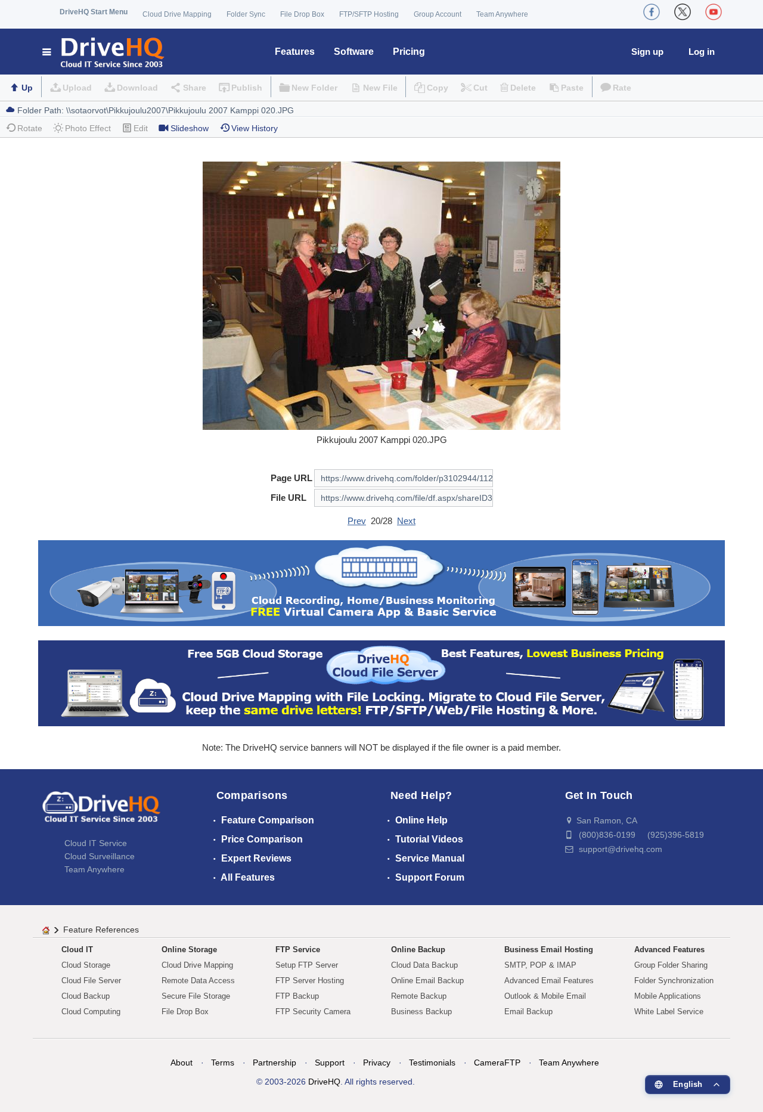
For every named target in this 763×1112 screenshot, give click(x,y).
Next (406, 521)
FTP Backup (297, 996)
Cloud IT (77, 949)
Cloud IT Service (95, 843)
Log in (701, 52)
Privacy (376, 1062)
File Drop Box (302, 14)
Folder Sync (246, 14)
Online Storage (189, 949)
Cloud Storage (85, 965)
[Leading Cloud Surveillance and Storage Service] (381, 582)
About (181, 1062)
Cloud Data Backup (424, 965)
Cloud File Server (91, 980)
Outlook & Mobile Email (545, 996)
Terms (222, 1062)
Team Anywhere (502, 14)
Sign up (647, 52)
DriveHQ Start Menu (94, 12)
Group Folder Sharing (671, 965)
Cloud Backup (85, 996)
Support (330, 1062)
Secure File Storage (196, 996)
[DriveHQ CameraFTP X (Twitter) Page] (682, 12)
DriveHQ (324, 1081)
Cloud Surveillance (99, 856)
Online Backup (418, 949)
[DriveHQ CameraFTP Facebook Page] (651, 12)
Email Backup (528, 1011)
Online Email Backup (427, 980)
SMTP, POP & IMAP (540, 965)
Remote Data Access (198, 980)
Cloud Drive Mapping (177, 14)
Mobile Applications (667, 996)
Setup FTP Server (306, 965)
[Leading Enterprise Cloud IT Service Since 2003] (381, 682)
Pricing (409, 52)
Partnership (274, 1062)
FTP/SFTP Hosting (369, 14)
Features (295, 52)
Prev (357, 521)
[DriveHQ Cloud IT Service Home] (104, 51)
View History (254, 128)
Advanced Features (669, 949)
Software (354, 52)
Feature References (101, 929)
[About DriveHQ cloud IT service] (101, 812)
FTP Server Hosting (309, 980)
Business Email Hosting (548, 949)
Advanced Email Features (549, 980)
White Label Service (668, 1011)
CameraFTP (497, 1062)
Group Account (437, 14)
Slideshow (189, 128)
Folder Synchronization (674, 980)
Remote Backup (418, 996)
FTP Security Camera (313, 1011)
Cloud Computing (90, 1011)
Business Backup (421, 1011)
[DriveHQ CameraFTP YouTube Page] (713, 12)
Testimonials (432, 1062)
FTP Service (297, 949)
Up (27, 87)
